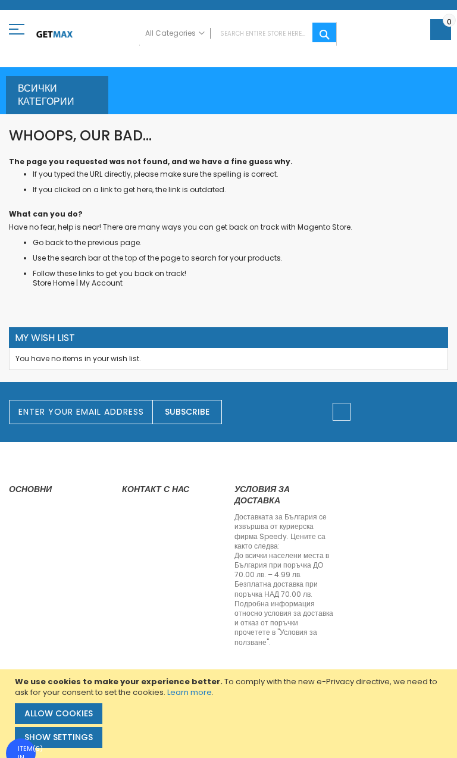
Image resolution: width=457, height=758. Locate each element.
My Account (101, 283)
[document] (230, 713)
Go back (48, 242)
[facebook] (341, 412)
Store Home (53, 283)
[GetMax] (55, 34)
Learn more (189, 692)
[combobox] (238, 34)
